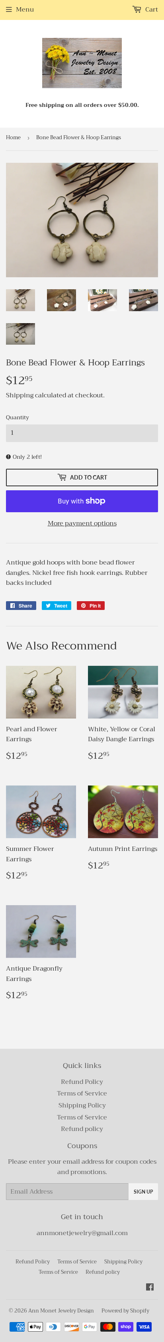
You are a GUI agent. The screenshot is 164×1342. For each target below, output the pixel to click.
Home (13, 137)
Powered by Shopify (125, 1310)
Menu (25, 9)
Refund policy (82, 1129)
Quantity (17, 417)
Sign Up (143, 1192)
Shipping (19, 395)
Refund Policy (82, 1081)
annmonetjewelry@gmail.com (82, 1233)
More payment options (82, 524)
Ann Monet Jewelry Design (61, 1310)
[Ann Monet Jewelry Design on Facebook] (150, 1288)
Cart (151, 9)
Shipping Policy (82, 1105)
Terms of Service (82, 1093)
